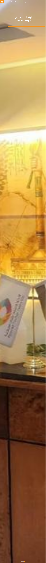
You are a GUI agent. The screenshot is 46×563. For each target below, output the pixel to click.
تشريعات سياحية (25, 2)
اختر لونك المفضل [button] (8, 2)
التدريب (28, 1)
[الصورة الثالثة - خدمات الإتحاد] (22, 561)
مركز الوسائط (18, 2)
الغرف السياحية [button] (33, 1)
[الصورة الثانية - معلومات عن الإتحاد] (23, 561)
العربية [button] (12, 1)
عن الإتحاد (37, 2)
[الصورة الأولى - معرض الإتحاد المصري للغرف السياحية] (24, 561)
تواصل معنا (15, 2)
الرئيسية (40, 1)
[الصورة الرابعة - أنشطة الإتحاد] (21, 561)
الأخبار (21, 1)
